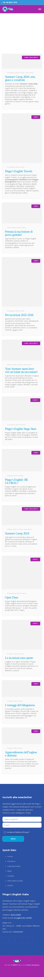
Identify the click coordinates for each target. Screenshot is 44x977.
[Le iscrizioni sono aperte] (22, 635)
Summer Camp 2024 (17, 533)
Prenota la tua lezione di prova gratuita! (19, 233)
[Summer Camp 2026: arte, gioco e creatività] (22, 61)
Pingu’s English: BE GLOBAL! (16, 481)
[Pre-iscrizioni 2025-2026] (22, 282)
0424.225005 (16, 915)
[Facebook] (28, 2)
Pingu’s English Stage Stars (20, 429)
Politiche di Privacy (21, 832)
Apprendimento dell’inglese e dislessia (21, 754)
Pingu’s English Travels (18, 171)
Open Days (11, 597)
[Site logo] (7, 9)
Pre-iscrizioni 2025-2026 (19, 315)
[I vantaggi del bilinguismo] (22, 688)
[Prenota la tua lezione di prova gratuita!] (22, 213)
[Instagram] (31, 2)
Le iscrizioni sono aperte (19, 658)
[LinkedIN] (34, 2)
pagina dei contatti (24, 918)
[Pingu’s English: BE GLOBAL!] (22, 460)
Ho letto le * (18, 832)
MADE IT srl (16, 965)
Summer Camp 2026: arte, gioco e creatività (20, 78)
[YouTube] (40, 2)
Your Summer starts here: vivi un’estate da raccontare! (21, 370)
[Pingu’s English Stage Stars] (22, 409)
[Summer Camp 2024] (22, 515)
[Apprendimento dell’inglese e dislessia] (22, 736)
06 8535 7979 (11, 2)
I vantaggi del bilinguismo (20, 705)
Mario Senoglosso (33, 965)
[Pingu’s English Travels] (22, 138)
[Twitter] (37, 2)
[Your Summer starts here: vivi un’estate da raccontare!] (22, 350)
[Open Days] (22, 572)
